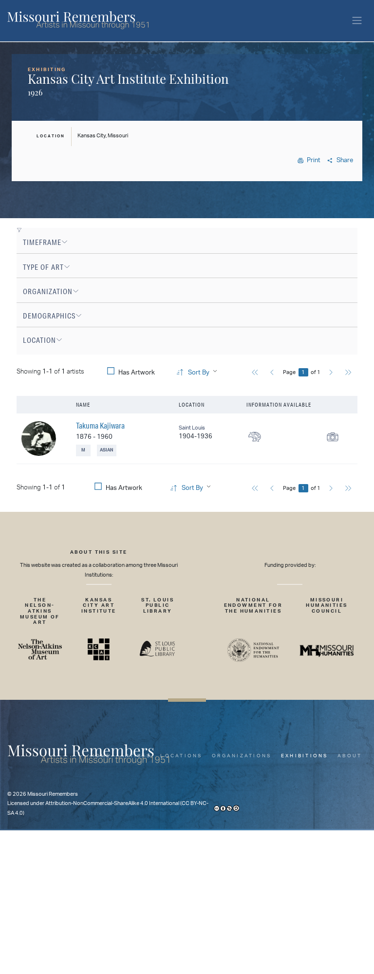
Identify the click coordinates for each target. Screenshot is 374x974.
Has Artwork (136, 373)
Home (101, 755)
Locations (181, 755)
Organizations (241, 755)
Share (345, 160)
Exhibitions (304, 755)
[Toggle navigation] (357, 20)
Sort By (198, 373)
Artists (135, 755)
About (349, 755)
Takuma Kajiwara (100, 425)
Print (313, 160)
